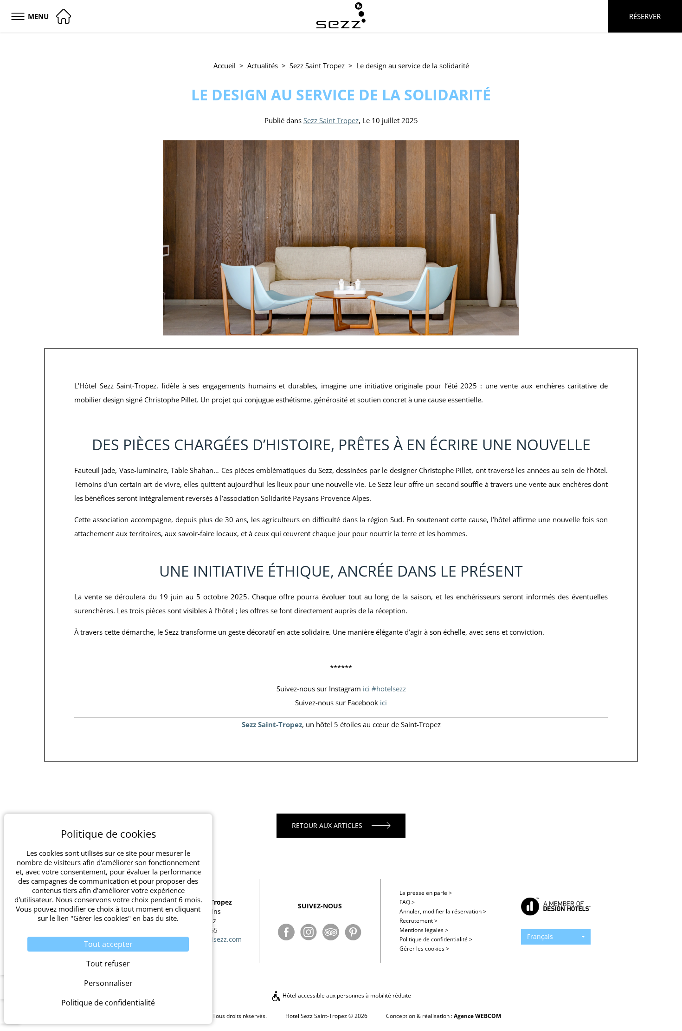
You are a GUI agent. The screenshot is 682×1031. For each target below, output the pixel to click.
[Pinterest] (353, 932)
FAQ (407, 902)
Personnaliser (108, 983)
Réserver (645, 16)
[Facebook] (286, 932)
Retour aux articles (327, 825)
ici (366, 688)
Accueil (224, 65)
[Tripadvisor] (330, 932)
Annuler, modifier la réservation (442, 911)
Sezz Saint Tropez (317, 65)
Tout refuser (108, 964)
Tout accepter (108, 944)
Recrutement (418, 921)
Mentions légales (423, 930)
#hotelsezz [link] (389, 688)
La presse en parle (425, 893)
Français (540, 936)
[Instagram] (308, 932)
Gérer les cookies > (424, 948)
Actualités (262, 65)
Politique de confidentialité (435, 939)
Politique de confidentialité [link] (108, 1003)
